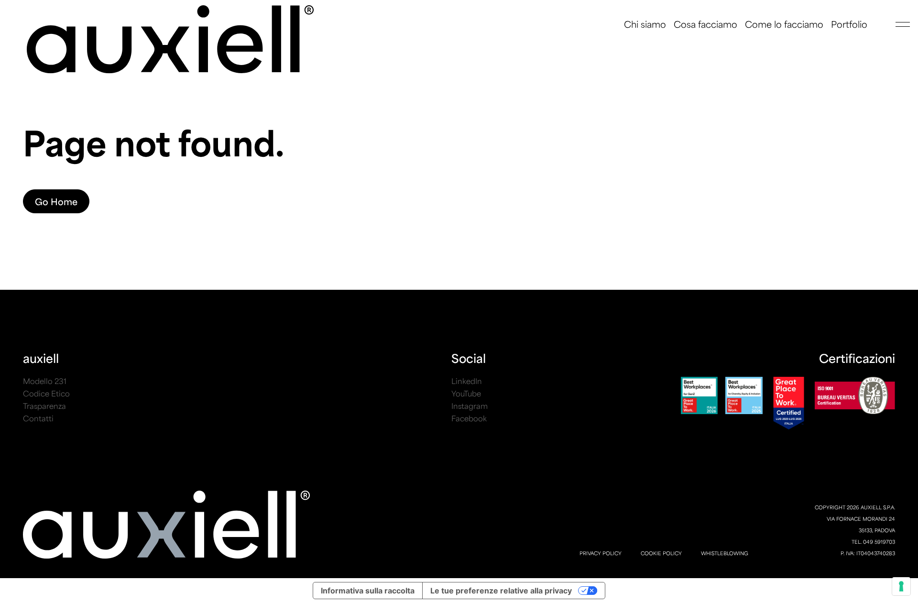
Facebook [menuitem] (469, 418)
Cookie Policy (661, 553)
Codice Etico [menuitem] (46, 393)
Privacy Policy (600, 553)
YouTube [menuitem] (466, 393)
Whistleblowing (724, 553)
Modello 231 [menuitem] (44, 381)
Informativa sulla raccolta (368, 590)
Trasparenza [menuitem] (44, 406)
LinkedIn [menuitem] (466, 381)
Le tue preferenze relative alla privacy (501, 590)
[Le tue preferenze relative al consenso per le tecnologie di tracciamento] (901, 586)
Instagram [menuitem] (469, 406)
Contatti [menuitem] (38, 418)
